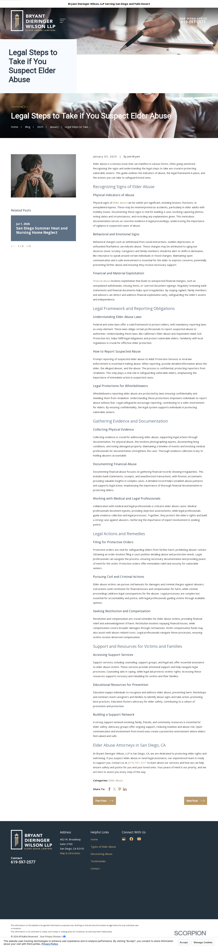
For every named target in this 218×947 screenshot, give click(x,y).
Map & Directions (70, 853)
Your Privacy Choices (50, 936)
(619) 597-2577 (137, 762)
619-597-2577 (193, 22)
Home (94, 839)
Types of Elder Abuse (103, 846)
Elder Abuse (116, 780)
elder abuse (120, 202)
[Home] (33, 21)
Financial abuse (101, 280)
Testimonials (98, 861)
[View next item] (28, 246)
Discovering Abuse (101, 854)
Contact (95, 868)
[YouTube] (139, 839)
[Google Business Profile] (124, 839)
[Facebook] (131, 839)
